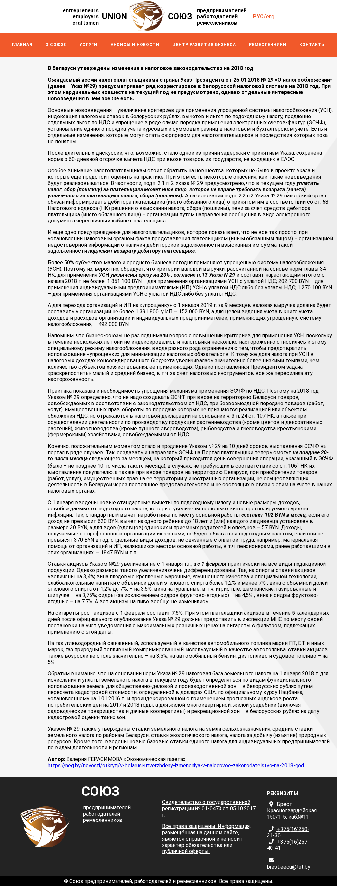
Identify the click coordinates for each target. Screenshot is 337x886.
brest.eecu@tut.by (288, 867)
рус (258, 16)
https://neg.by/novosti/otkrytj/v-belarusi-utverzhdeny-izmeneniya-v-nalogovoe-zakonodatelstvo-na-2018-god (176, 765)
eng (270, 16)
